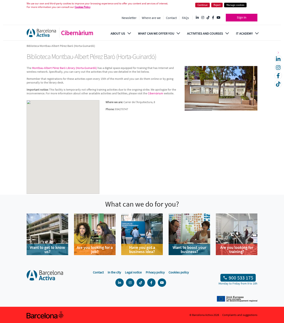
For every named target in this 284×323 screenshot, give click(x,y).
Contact (171, 18)
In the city (114, 272)
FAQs (185, 18)
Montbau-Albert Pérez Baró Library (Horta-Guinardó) (64, 68)
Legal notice (133, 272)
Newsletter (129, 18)
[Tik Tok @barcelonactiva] (208, 18)
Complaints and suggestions (239, 315)
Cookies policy (179, 272)
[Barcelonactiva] (41, 32)
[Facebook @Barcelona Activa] (213, 18)
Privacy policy (155, 272)
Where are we (151, 18)
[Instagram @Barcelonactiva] (202, 18)
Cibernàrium (77, 33)
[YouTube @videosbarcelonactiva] (218, 18)
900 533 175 (241, 277)
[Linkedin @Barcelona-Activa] (197, 18)
